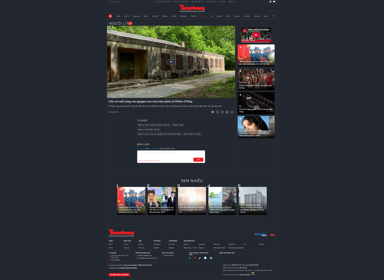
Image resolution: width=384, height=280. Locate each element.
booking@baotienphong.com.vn (148, 258)
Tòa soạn (222, 1)
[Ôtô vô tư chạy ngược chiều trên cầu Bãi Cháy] (256, 103)
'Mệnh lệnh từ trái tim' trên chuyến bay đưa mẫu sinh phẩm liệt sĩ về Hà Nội (255, 62)
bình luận (232, 112)
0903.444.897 (169, 255)
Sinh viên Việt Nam (197, 1)
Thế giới (164, 16)
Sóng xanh (136, 16)
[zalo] (206, 258)
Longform (173, 241)
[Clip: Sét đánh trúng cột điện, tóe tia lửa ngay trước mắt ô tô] (192, 201)
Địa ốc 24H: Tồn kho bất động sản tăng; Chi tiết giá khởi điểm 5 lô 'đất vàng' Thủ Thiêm (252, 208)
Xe (212, 16)
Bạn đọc (171, 248)
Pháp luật (183, 16)
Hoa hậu (257, 16)
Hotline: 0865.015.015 (163, 1)
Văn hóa (219, 16)
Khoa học (247, 16)
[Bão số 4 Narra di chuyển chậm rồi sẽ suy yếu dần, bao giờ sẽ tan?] (222, 201)
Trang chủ (110, 16)
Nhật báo (127, 241)
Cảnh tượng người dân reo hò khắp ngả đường (255, 86)
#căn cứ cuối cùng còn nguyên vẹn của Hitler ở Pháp (159, 134)
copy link (222, 112)
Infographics (189, 241)
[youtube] (274, 1)
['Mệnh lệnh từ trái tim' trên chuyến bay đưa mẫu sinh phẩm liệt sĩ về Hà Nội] (256, 55)
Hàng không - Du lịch (190, 248)
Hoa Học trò (211, 1)
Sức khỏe (155, 16)
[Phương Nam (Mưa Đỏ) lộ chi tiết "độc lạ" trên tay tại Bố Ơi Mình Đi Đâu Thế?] (162, 201)
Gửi (198, 159)
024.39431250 (115, 260)
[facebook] (270, 1)
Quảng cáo (232, 1)
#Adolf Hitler (178, 125)
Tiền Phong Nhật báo (181, 1)
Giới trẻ (174, 16)
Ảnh (140, 241)
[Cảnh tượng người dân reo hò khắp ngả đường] (256, 79)
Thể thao (193, 16)
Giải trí (228, 16)
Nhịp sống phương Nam (236, 248)
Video (265, 16)
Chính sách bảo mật (227, 253)
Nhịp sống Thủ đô (219, 248)
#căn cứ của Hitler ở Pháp (148, 129)
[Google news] (212, 258)
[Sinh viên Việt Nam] (261, 235)
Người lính (203, 16)
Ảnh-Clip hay (154, 204)
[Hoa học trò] (272, 235)
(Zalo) (150, 255)
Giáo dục (237, 16)
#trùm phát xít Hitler (192, 134)
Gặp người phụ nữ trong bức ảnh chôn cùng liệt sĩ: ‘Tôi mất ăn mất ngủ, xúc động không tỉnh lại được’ (255, 133)
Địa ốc (146, 16)
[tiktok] (201, 258)
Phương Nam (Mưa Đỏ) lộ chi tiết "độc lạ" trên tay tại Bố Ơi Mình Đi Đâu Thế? (161, 209)
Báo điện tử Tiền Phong (192, 8)
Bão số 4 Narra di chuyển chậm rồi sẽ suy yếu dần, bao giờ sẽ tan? (222, 209)
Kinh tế (126, 16)
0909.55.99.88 (143, 255)
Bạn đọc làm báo (120, 275)
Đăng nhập (141, 148)
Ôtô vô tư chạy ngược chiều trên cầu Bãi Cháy (256, 110)
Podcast (157, 241)
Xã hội (118, 16)
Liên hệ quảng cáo (142, 253)
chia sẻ (212, 112)
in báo (227, 112)
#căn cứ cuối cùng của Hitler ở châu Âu (154, 125)
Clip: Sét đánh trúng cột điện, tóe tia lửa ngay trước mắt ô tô (192, 209)
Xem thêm (273, 16)
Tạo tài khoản (154, 148)
